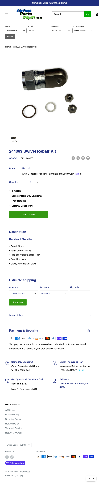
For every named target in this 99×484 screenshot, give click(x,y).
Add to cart (29, 214)
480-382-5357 (19, 383)
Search (10, 37)
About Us (10, 410)
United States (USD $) (16, 445)
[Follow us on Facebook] (7, 457)
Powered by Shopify (14, 475)
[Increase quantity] (37, 182)
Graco (13, 158)
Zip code (74, 287)
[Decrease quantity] (23, 182)
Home (8, 47)
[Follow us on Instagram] (12, 457)
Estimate (18, 302)
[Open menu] (6, 14)
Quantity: (14, 182)
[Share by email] (88, 158)
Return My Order (13, 432)
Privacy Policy (12, 414)
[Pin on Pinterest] (78, 158)
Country (13, 287)
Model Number (78, 26)
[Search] (87, 14)
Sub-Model (54, 26)
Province (44, 287)
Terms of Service (13, 428)
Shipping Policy (13, 419)
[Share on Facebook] (73, 158)
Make (7, 26)
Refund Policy (16, 315)
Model (30, 26)
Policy (81, 370)
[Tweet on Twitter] (83, 158)
